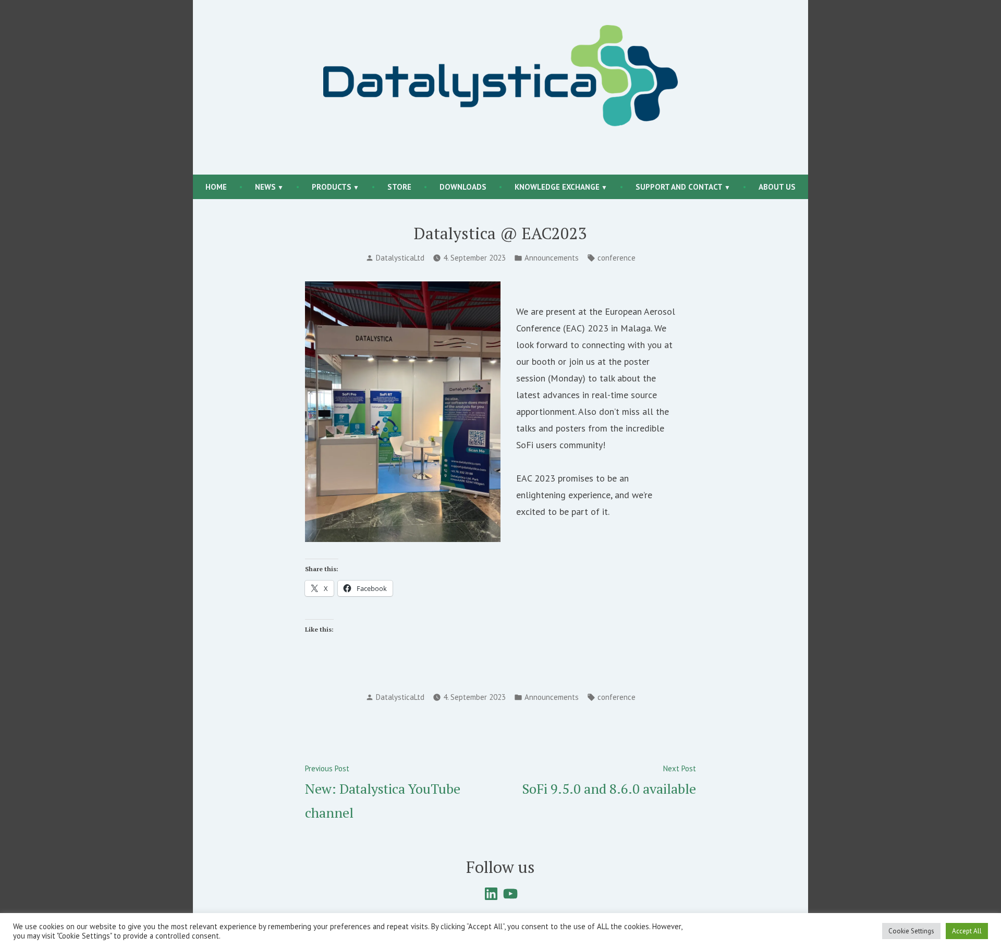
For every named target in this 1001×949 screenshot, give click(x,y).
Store (399, 187)
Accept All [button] (967, 931)
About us (777, 187)
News (265, 187)
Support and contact (679, 187)
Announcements (551, 258)
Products (331, 187)
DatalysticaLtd (400, 258)
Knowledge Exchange (557, 187)
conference (616, 258)
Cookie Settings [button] (911, 931)
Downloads (463, 187)
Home (216, 187)
